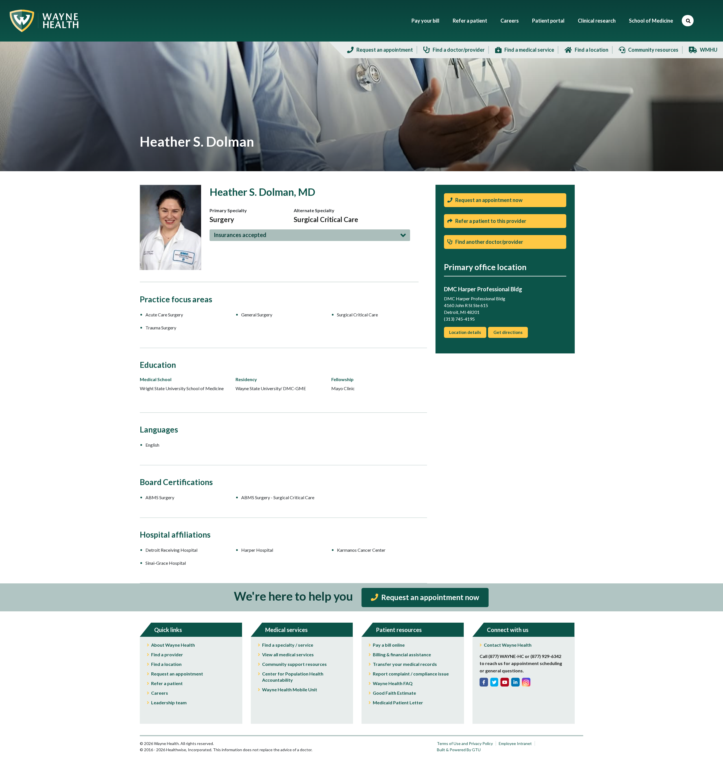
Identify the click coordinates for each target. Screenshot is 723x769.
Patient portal (548, 21)
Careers (509, 21)
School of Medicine (651, 21)
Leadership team (169, 702)
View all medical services (288, 654)
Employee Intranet (515, 743)
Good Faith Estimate (394, 693)
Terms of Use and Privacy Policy (465, 743)
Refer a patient (470, 21)
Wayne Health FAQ (393, 683)
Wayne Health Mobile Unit (289, 689)
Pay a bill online (389, 645)
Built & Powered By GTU (459, 749)
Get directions (507, 332)
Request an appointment (177, 673)
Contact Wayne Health (508, 645)
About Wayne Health (173, 645)
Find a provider (167, 654)
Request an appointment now (488, 200)
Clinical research (597, 21)
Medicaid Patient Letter (398, 702)
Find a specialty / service (287, 645)
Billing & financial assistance (402, 654)
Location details (465, 332)
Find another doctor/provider (489, 242)
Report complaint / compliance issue (411, 673)
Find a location (166, 664)
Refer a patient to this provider (490, 221)
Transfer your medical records (405, 664)
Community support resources (294, 664)
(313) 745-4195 (459, 318)
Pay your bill (425, 21)
